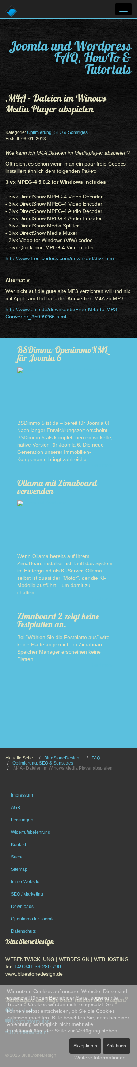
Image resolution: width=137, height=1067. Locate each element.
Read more (101, 465)
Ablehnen (116, 1045)
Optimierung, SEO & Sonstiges (57, 132)
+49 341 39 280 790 (37, 966)
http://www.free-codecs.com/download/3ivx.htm (59, 258)
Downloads (22, 906)
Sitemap (19, 869)
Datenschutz (23, 931)
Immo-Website (25, 881)
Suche (17, 857)
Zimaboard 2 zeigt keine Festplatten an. (58, 620)
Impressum (22, 795)
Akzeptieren (85, 1045)
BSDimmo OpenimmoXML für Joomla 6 (62, 353)
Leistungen (22, 819)
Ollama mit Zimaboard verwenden (57, 486)
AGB (15, 807)
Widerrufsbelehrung (30, 832)
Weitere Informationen (100, 1057)
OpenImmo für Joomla (33, 918)
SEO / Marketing (27, 894)
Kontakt (18, 844)
